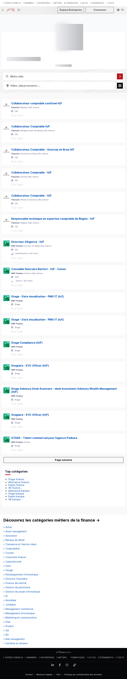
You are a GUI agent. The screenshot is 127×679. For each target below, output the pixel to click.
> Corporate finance (14, 557)
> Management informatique (19, 613)
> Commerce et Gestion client (20, 544)
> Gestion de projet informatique (21, 591)
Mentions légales (45, 674)
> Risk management (14, 639)
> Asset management (15, 531)
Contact (29, 674)
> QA (6, 630)
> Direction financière (15, 578)
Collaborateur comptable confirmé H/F (36, 103)
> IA (5, 596)
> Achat (7, 527)
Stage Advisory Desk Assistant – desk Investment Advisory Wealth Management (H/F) (64, 390)
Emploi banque (16, 496)
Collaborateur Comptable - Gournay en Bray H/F (42, 149)
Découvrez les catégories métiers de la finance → (51, 520)
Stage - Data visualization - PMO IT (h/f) (37, 296)
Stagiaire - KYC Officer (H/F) (30, 365)
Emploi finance (16, 485)
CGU (58, 674)
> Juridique (9, 604)
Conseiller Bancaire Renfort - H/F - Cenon (38, 269)
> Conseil (8, 553)
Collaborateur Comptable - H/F (31, 172)
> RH (6, 634)
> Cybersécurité (12, 561)
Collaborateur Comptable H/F (30, 126)
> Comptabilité (11, 548)
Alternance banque (18, 490)
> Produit (8, 626)
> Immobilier (9, 600)
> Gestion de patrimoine (16, 587)
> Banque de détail (13, 540)
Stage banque (16, 493)
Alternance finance (18, 482)
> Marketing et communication (20, 617)
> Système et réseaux (15, 643)
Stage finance (16, 479)
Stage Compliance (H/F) (27, 342)
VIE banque (14, 499)
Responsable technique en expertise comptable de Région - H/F (53, 218)
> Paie (6, 622)
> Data (7, 566)
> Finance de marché (14, 583)
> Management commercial (18, 609)
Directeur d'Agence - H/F (27, 241)
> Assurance (10, 535)
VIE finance (14, 487)
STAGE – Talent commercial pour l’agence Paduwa (44, 437)
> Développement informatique (20, 574)
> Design (8, 570)
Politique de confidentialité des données (83, 674)
